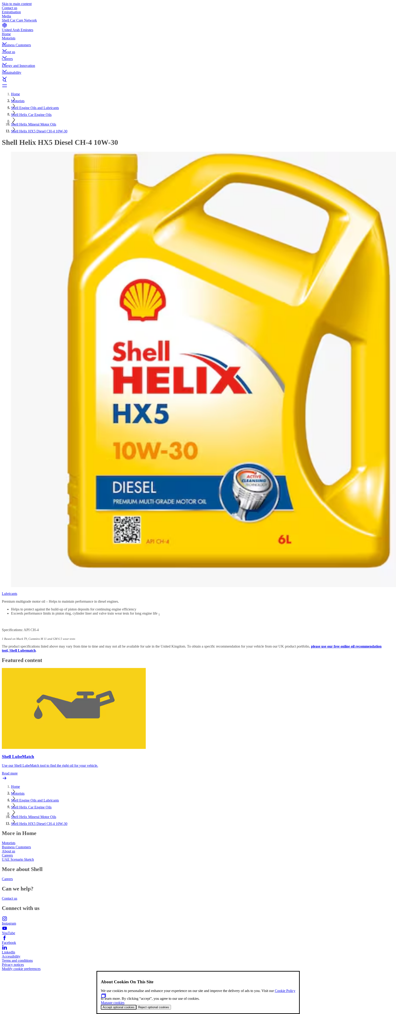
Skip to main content (17, 4)
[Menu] (198, 85)
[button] (198, 39)
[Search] (198, 80)
